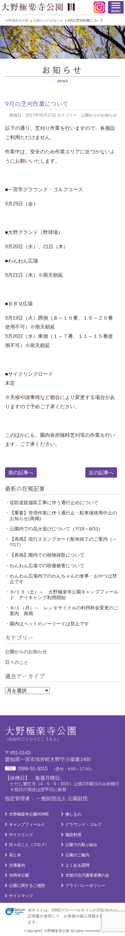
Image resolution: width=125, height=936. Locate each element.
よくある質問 (77, 865)
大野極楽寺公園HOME (29, 814)
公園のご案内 (77, 855)
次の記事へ (101, 472)
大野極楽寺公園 (38, 7)
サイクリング (21, 834)
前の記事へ (20, 472)
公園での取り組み (81, 844)
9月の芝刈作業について (37, 103)
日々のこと (16, 662)
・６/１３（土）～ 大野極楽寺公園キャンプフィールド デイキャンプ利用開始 (61, 594)
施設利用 (73, 834)
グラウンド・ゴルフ (83, 824)
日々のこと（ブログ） (29, 844)
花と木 (15, 855)
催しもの (73, 814)
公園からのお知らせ (26, 651)
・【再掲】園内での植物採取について (44, 555)
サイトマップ (21, 896)
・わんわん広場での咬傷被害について (44, 565)
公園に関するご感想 (27, 885)
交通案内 (17, 865)
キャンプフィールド (27, 824)
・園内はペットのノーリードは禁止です (47, 623)
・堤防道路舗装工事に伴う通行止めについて (51, 502)
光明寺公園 (19, 875)
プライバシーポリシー (85, 885)
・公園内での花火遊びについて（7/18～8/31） (54, 528)
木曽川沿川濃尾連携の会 (87, 875)
